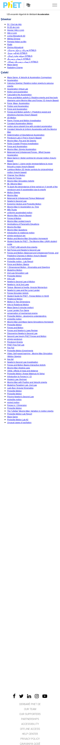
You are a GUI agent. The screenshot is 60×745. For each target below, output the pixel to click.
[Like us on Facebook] (14, 696)
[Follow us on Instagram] (37, 696)
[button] (54, 5)
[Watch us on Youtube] (44, 696)
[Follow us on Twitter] (21, 696)
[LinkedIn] (29, 696)
